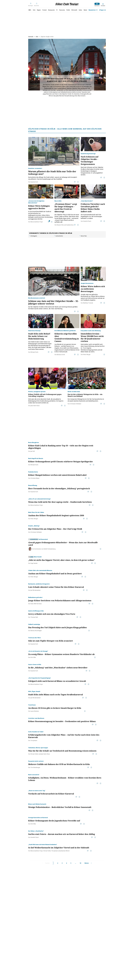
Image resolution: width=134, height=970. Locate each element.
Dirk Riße (33, 657)
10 (80, 863)
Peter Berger (86, 354)
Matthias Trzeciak (88, 303)
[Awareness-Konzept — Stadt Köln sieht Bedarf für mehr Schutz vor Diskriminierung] (40, 321)
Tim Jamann (34, 740)
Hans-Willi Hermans (36, 604)
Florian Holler (34, 754)
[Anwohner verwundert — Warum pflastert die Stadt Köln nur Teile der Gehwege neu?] (53, 151)
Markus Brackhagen (36, 630)
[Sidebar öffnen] (29, 10)
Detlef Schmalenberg (49, 549)
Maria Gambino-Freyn (37, 222)
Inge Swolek (34, 563)
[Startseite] (67, 4)
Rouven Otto (60, 225)
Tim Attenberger (35, 767)
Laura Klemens (35, 711)
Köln (37, 36)
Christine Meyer (35, 478)
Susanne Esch (34, 182)
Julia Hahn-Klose (35, 405)
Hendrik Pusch (87, 221)
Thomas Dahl (34, 617)
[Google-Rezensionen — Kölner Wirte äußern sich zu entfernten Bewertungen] (93, 274)
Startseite (30, 36)
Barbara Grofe (61, 354)
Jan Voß (33, 451)
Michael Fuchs (34, 352)
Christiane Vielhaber (75, 404)
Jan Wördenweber (36, 590)
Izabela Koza (70, 225)
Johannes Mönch (64, 851)
